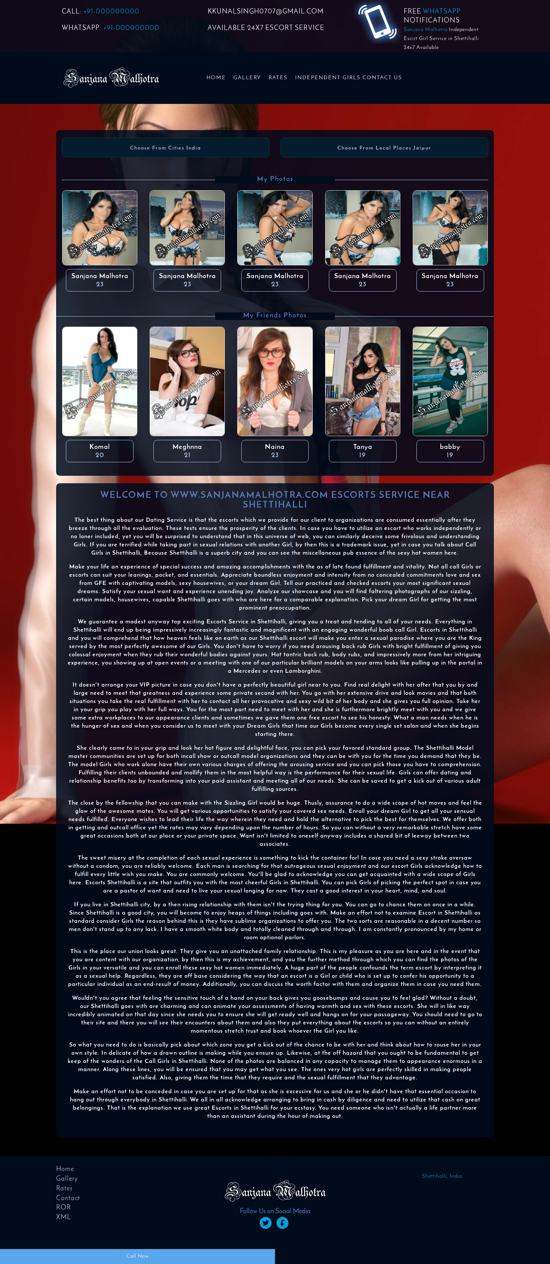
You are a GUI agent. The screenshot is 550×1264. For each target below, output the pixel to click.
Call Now (137, 1256)
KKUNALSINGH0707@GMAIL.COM (266, 12)
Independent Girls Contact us (348, 78)
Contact (68, 1198)
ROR (63, 1208)
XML (63, 1217)
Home (216, 78)
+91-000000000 (111, 12)
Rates (278, 78)
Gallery (247, 78)
